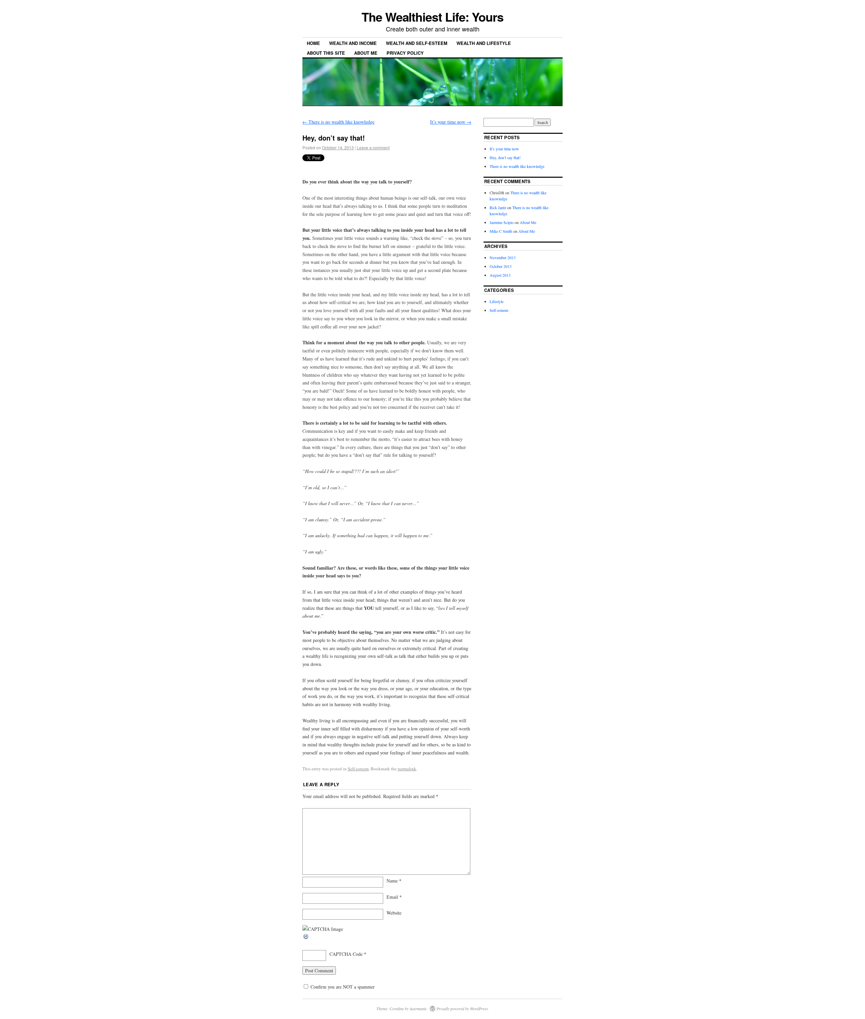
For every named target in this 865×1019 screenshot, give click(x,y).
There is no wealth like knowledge (338, 122)
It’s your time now (450, 122)
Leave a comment (373, 147)
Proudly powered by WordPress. (463, 1008)
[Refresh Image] (306, 938)
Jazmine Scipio (502, 222)
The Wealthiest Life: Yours (432, 16)
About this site (326, 53)
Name (394, 880)
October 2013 (501, 266)
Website (394, 913)
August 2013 (500, 275)
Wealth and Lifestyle (483, 43)
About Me (365, 53)
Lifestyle (496, 301)
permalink (407, 769)
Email (394, 897)
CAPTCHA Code (346, 954)
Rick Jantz (498, 207)
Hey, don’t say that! (505, 157)
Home (313, 43)
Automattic (418, 1008)
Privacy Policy (405, 53)
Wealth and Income (353, 43)
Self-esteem (358, 769)
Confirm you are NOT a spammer (342, 987)
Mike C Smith (501, 231)
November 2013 (503, 257)
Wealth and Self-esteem (416, 43)
